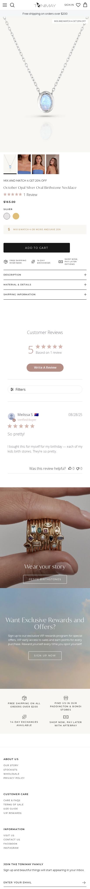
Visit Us (8, 835)
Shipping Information (19, 294)
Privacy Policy (14, 778)
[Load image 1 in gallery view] (45, 84)
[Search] (14, 5)
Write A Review (45, 367)
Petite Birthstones (45, 579)
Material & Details (17, 284)
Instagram (11, 848)
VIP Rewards (12, 813)
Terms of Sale (13, 804)
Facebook (10, 843)
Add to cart (36, 247)
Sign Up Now (45, 655)
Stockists (10, 769)
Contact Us (11, 839)
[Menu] (5, 5)
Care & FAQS (11, 800)
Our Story (10, 765)
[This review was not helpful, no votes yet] (77, 468)
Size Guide (10, 808)
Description (12, 274)
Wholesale (11, 773)
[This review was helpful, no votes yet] (69, 468)
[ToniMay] (45, 5)
